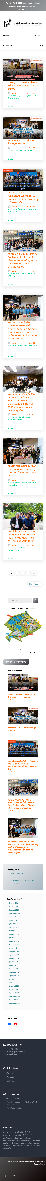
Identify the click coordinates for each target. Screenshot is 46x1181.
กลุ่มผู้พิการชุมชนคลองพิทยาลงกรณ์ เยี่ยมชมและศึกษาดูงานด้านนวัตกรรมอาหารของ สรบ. (22, 470)
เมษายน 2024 (13, 979)
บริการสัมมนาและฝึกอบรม (15, 1108)
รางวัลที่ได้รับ (14, 884)
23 (34, 573)
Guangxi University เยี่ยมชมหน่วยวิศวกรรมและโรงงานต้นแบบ (23, 86)
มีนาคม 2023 (13, 1000)
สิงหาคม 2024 (14, 969)
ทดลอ (8, 1098)
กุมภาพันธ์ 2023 (14, 1003)
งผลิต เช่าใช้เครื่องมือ (17, 1098)
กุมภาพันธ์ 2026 (14, 924)
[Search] (35, 600)
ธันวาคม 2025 (14, 931)
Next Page (35, 584)
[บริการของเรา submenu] (14, 45)
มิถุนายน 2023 (14, 993)
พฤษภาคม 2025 (14, 955)
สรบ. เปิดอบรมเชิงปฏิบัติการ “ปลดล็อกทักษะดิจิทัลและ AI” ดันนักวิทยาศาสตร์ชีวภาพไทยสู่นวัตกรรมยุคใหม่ (23, 197)
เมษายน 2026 (13, 917)
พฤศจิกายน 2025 (14, 934)
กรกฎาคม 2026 (14, 906)
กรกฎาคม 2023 (14, 989)
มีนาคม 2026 (13, 920)
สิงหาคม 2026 (14, 903)
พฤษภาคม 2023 (14, 996)
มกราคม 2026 (14, 927)
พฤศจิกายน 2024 (14, 958)
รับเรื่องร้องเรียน (11, 1081)
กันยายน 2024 (14, 965)
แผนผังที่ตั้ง (7, 1148)
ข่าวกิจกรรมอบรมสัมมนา (18, 873)
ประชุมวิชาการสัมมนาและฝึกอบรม (22, 880)
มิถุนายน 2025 (14, 951)
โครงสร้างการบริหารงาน (16, 662)
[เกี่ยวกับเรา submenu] (42, 35)
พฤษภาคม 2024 (14, 976)
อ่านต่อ (10, 107)
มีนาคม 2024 (13, 982)
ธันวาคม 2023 (14, 986)
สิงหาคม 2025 (14, 944)
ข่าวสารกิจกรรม (15, 877)
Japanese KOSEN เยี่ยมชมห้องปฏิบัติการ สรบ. (21, 142)
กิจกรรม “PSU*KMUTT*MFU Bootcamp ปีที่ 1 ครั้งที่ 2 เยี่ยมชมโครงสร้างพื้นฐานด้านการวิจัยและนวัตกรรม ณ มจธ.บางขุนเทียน (22, 260)
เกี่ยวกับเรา (10, 1073)
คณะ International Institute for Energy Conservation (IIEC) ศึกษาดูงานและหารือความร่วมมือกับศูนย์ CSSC (22, 536)
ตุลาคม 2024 (13, 962)
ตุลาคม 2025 (13, 938)
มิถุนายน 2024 (14, 972)
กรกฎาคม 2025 (14, 948)
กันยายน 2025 (14, 941)
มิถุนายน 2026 (14, 910)
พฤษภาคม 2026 (14, 913)
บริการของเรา (11, 1077)
